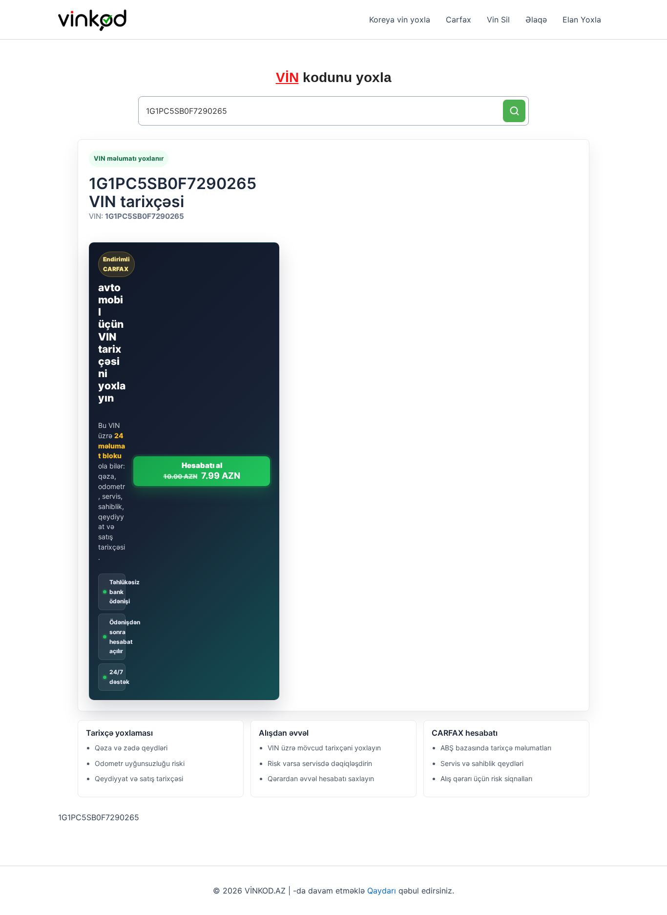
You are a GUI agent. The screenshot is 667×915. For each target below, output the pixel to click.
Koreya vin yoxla (399, 19)
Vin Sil (498, 19)
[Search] (514, 111)
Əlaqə (536, 19)
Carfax (458, 19)
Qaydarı (381, 890)
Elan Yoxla (582, 19)
